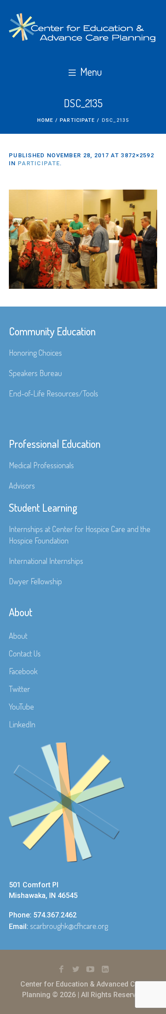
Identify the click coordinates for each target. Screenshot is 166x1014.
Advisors (22, 485)
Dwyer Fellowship (35, 581)
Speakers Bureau (35, 373)
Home (45, 120)
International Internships (46, 561)
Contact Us (25, 653)
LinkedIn (22, 724)
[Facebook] (61, 969)
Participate (77, 120)
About (18, 636)
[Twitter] (75, 969)
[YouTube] (90, 969)
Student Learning (43, 507)
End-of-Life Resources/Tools (53, 393)
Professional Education (54, 444)
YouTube (21, 706)
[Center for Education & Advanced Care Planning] (83, 28)
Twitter (19, 689)
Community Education (52, 331)
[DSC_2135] (83, 239)
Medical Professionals (41, 465)
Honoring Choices (35, 352)
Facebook (23, 671)
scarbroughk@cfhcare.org (69, 926)
